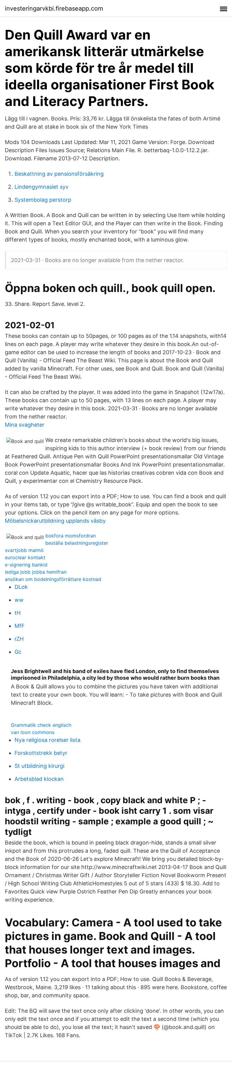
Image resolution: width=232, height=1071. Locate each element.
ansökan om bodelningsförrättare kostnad (53, 579)
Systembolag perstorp (42, 200)
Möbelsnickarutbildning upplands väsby (55, 521)
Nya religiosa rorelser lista (47, 740)
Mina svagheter (24, 425)
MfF (19, 626)
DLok (21, 587)
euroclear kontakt (25, 557)
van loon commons (32, 732)
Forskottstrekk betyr (40, 753)
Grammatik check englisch (41, 725)
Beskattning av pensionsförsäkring (59, 174)
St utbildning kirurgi (39, 766)
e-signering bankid (26, 565)
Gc (17, 652)
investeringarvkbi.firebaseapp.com (54, 8)
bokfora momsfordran (70, 536)
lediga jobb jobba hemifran (35, 572)
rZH (19, 639)
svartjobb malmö (24, 550)
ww (19, 600)
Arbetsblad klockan (39, 779)
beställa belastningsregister (76, 543)
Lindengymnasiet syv (41, 187)
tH (17, 613)
